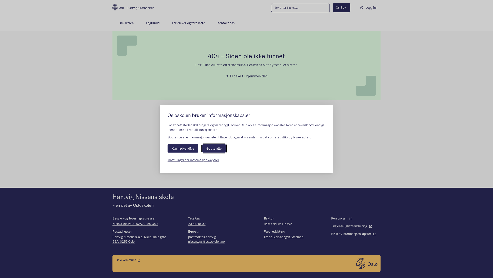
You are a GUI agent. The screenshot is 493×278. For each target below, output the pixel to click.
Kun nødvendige (183, 148)
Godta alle (214, 148)
